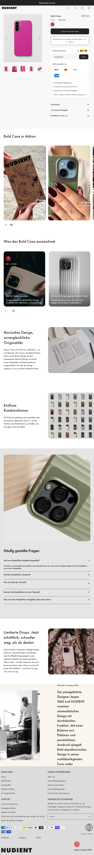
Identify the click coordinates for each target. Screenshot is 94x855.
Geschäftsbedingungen (57, 781)
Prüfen (84, 57)
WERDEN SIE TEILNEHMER (60, 799)
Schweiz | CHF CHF (87, 834)
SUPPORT (5, 799)
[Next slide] (11, 224)
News (3, 776)
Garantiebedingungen (56, 789)
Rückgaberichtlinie (8, 808)
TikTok (38, 837)
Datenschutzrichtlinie (56, 785)
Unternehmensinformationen (59, 793)
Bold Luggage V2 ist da (47, 3)
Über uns (51, 776)
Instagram (22, 837)
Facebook (5, 837)
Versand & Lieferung (9, 804)
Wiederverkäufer (8, 789)
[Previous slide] (6, 224)
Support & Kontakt (8, 812)
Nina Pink (52, 24)
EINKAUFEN (7, 772)
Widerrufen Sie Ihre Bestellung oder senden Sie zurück (23, 816)
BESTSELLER (6, 781)
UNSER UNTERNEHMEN (59, 772)
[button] (68, 7)
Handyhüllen (6, 785)
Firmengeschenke (8, 793)
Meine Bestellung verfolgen (12, 820)
